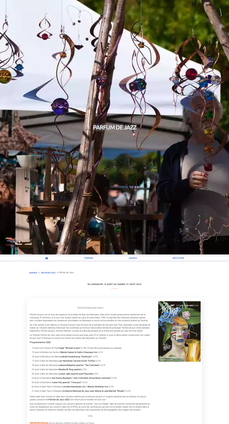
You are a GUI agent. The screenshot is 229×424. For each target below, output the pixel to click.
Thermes (88, 258)
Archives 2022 (48, 272)
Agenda (133, 258)
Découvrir (178, 258)
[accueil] (46, 258)
